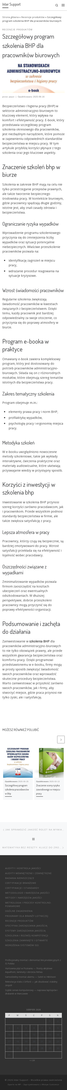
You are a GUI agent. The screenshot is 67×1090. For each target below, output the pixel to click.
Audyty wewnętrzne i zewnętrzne (28, 873)
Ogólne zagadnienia (19, 910)
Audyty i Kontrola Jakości (23, 868)
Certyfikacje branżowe (20, 882)
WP (19, 1084)
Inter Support (21, 1080)
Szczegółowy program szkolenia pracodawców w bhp (17, 789)
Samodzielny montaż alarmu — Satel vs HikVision (30, 976)
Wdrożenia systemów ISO (22, 945)
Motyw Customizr (50, 1084)
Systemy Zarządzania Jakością (25, 930)
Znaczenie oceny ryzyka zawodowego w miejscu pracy (48, 789)
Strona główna (10, 17)
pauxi (11, 97)
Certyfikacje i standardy (22, 887)
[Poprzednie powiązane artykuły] (53, 739)
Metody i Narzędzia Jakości (23, 897)
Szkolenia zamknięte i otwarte (26, 940)
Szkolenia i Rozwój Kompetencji (26, 935)
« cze (32, 1060)
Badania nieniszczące (19, 878)
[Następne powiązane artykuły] (61, 739)
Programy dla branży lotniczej (26, 915)
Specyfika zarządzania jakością (26, 925)
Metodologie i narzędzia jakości (27, 892)
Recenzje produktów (33, 17)
